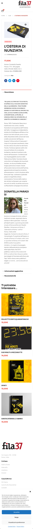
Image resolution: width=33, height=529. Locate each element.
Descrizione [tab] (9, 92)
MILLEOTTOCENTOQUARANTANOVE (15, 319)
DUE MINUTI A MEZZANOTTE (11, 352)
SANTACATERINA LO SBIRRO (12, 419)
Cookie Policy (12, 526)
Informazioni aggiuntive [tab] (13, 271)
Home (3, 15)
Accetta (16, 512)
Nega (16, 517)
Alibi (9, 15)
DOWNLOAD (17, 71)
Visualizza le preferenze (16, 522)
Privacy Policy (20, 526)
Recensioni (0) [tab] (10, 276)
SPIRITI (4, 385)
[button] (30, 492)
